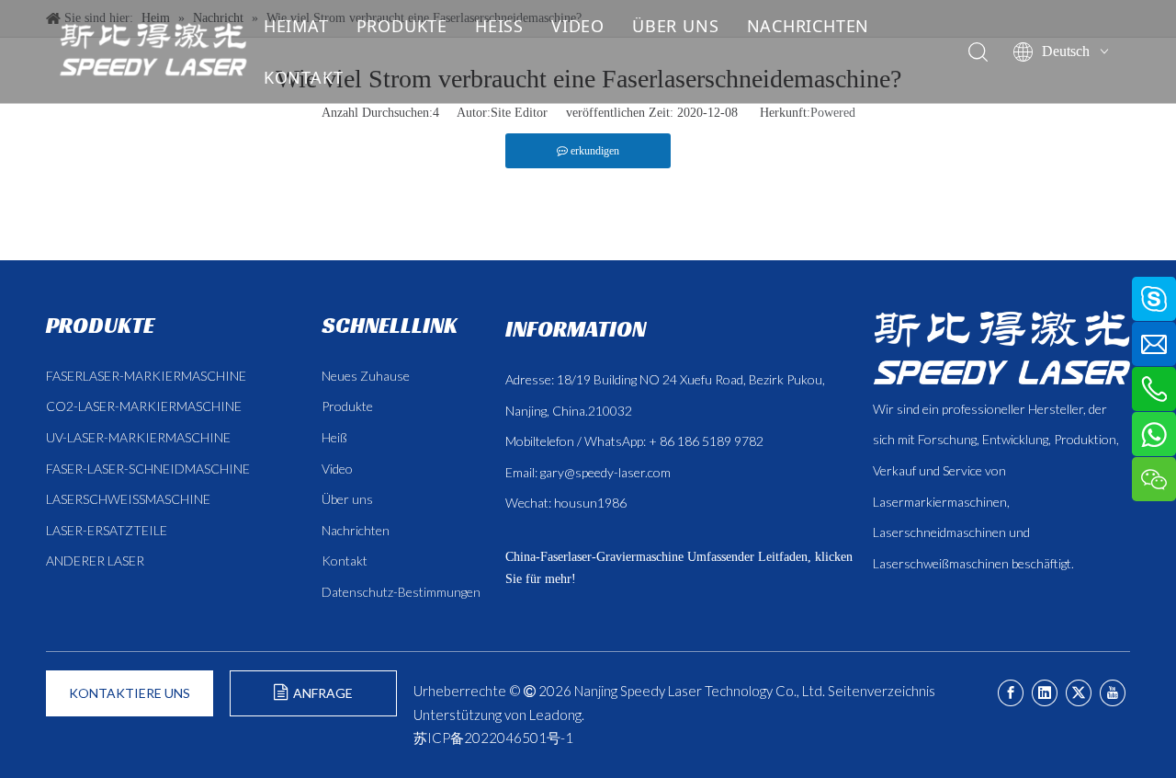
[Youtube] (1112, 693)
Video (337, 468)
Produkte (347, 406)
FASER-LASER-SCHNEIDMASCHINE (148, 468)
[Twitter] (1078, 693)
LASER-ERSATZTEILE (106, 530)
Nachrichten (356, 530)
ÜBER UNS (675, 26)
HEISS (499, 26)
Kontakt (345, 560)
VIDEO (578, 26)
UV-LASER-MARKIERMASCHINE (138, 437)
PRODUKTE (401, 26)
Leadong (555, 714)
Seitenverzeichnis (881, 690)
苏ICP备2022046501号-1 (493, 737)
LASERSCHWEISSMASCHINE (128, 499)
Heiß (334, 437)
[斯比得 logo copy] (1001, 347)
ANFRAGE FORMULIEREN (313, 700)
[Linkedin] (1044, 693)
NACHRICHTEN (808, 26)
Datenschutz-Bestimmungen (401, 592)
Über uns (347, 499)
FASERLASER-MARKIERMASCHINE (146, 375)
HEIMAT (296, 26)
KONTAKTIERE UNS (129, 693)
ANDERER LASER (95, 560)
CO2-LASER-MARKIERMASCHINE (144, 406)
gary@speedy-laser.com (605, 472)
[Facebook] (1010, 693)
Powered (832, 113)
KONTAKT (304, 77)
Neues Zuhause (366, 375)
